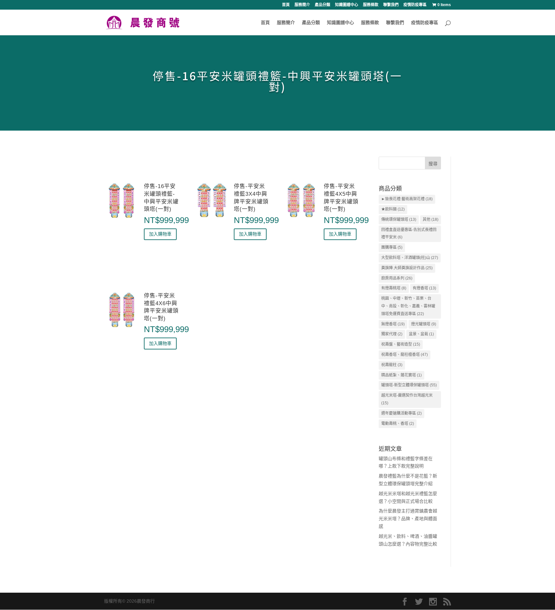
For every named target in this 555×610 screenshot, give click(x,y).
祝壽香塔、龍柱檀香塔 (404, 354)
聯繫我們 (391, 5)
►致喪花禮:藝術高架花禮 (407, 199)
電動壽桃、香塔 (397, 423)
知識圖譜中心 (346, 5)
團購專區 (391, 247)
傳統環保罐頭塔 (398, 219)
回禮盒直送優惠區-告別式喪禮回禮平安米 (408, 234)
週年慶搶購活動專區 (401, 413)
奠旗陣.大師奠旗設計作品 (407, 268)
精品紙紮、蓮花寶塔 (401, 375)
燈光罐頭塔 (423, 324)
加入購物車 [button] (160, 233)
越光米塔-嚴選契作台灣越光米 (407, 399)
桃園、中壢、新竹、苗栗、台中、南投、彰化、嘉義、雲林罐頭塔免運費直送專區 (408, 306)
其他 (430, 219)
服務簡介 (302, 5)
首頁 (286, 5)
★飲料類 (393, 209)
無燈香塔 (393, 324)
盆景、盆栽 (421, 334)
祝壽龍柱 (391, 365)
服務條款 (370, 5)
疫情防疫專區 (415, 5)
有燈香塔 (424, 288)
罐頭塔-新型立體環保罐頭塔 (409, 385)
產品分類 (322, 5)
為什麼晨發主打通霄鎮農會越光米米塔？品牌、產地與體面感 (408, 518)
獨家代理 (391, 334)
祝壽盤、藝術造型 (400, 344)
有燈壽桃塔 (393, 288)
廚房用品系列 (396, 278)
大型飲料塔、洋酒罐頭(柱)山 (409, 257)
